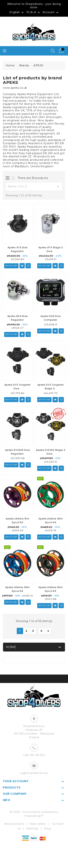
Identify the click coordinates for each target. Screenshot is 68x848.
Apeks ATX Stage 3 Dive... (50, 249)
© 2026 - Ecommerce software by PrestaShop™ (34, 814)
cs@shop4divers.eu (34, 773)
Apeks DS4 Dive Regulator (17, 318)
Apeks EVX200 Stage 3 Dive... (50, 452)
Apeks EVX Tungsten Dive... (17, 386)
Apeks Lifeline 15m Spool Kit (17, 520)
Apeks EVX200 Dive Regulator (17, 452)
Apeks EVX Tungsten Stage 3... (50, 386)
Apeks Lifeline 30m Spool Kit (50, 520)
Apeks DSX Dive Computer (50, 318)
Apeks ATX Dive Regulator (18, 249)
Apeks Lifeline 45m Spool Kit (17, 589)
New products (14, 824)
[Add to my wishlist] (28, 265)
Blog (47, 828)
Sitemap (32, 828)
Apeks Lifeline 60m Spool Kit (50, 589)
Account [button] (51, 12)
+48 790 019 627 (34, 755)
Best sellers (38, 824)
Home (11, 647)
